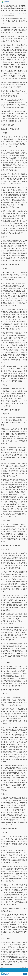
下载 (25, 973)
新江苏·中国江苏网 (16, 13)
